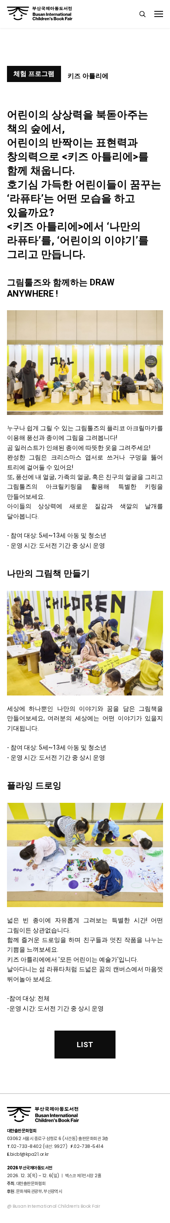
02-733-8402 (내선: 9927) (39, 1146)
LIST (85, 1044)
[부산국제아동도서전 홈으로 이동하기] (39, 14)
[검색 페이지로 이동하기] (142, 14)
